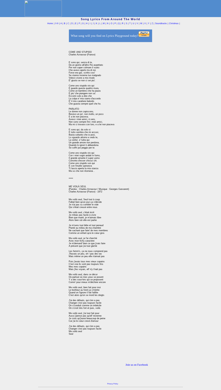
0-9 (56, 23)
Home (50, 23)
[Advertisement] (52, 94)
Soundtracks (161, 23)
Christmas (174, 23)
